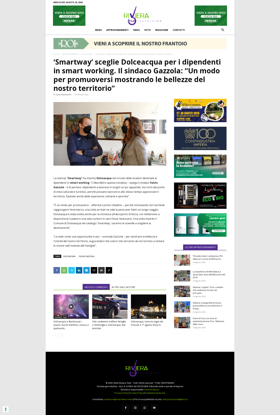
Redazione (161, 29)
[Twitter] (71, 270)
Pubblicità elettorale (155, 393)
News (98, 29)
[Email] (94, 270)
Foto (147, 29)
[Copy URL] (109, 270)
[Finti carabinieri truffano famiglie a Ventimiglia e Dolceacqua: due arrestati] (110, 306)
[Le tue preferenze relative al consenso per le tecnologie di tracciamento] (6, 409)
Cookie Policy (136, 393)
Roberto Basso (151, 389)
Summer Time (60, 317)
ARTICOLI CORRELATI (96, 287)
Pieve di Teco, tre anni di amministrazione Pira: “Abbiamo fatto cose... (208, 321)
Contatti (179, 29)
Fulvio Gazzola (86, 256)
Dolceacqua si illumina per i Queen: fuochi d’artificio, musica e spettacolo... (71, 325)
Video (136, 29)
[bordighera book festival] (200, 110)
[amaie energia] (200, 166)
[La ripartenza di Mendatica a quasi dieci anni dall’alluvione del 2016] (182, 275)
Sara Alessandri (63, 94)
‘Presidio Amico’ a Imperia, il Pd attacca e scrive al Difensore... (208, 257)
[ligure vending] (200, 196)
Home (56, 54)
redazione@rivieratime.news (118, 399)
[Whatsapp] (144, 408)
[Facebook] (56, 270)
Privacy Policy (121, 393)
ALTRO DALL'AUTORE (123, 287)
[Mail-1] (154, 408)
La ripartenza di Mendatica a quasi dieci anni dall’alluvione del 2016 (209, 274)
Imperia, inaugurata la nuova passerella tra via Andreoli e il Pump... (207, 305)
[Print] (101, 270)
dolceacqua (69, 256)
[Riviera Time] (140, 15)
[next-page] (61, 335)
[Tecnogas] (200, 225)
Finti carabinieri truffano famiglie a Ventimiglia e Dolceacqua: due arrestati (109, 325)
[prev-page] (55, 335)
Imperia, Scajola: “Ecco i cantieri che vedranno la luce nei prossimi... (208, 290)
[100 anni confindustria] (200, 138)
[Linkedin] (79, 270)
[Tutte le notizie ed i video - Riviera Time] (140, 368)
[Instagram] (135, 408)
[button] (223, 30)
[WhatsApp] (64, 270)
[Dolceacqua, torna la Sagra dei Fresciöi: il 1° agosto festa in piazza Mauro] (148, 306)
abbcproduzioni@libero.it (175, 399)
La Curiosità (86, 54)
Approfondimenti (117, 29)
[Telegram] (86, 270)
